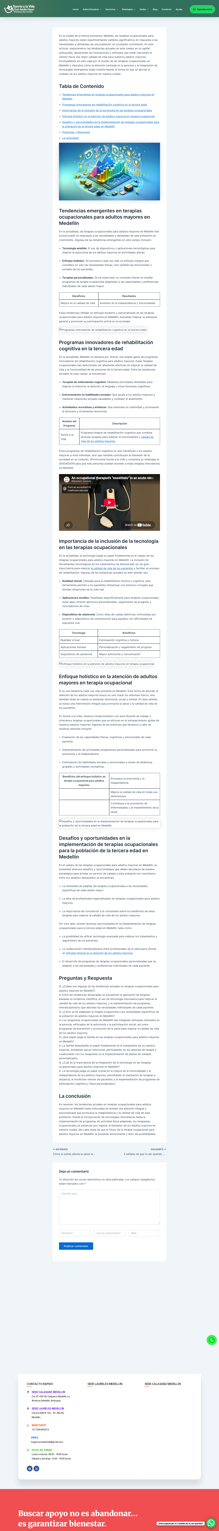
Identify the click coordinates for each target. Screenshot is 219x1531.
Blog (155, 9)
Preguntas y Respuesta (76, 132)
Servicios (110, 9)
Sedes (143, 9)
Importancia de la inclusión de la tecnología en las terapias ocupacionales (107, 110)
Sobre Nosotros (91, 9)
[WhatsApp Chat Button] (211, 1523)
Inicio (76, 9)
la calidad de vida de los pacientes (112, 568)
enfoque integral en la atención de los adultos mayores (99, 953)
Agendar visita (204, 9)
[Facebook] (30, 1468)
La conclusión (70, 138)
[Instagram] (36, 1468)
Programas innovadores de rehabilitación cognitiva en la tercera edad (104, 104)
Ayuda (179, 9)
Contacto (166, 9)
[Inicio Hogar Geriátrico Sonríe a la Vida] (19, 9)
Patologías (127, 9)
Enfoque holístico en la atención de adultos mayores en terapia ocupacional (108, 116)
